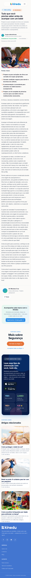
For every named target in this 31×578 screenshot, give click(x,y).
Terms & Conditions (7, 566)
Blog (3, 554)
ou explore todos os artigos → (15, 348)
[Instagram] (7, 539)
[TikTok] (15, 539)
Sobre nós (4, 549)
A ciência (4, 551)
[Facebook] (3, 539)
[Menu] (24, 4)
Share (7, 297)
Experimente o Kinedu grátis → (15, 320)
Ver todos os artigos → (15, 344)
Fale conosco (5, 563)
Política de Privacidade (7, 568)
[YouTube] (11, 539)
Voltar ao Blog (7, 10)
